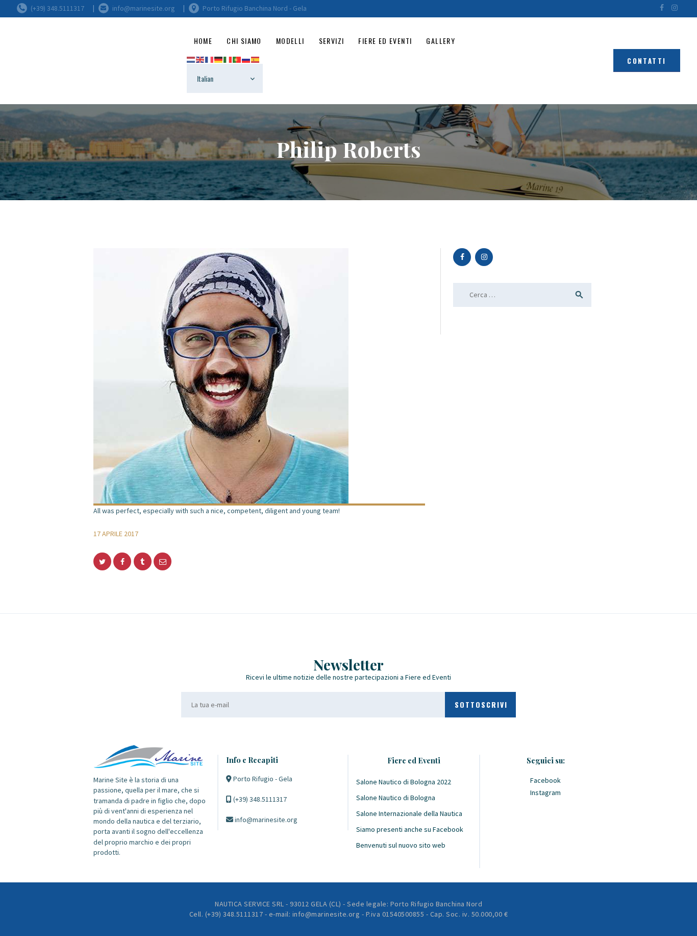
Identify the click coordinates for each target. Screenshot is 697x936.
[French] (209, 58)
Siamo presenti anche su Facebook (409, 829)
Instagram (545, 792)
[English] (200, 58)
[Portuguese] (237, 58)
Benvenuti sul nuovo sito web (400, 845)
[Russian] (246, 58)
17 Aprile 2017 (115, 533)
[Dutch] (191, 58)
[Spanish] (255, 58)
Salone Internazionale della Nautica (409, 813)
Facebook (545, 780)
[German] (218, 58)
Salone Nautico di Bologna (395, 797)
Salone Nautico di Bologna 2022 (403, 781)
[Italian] (228, 58)
